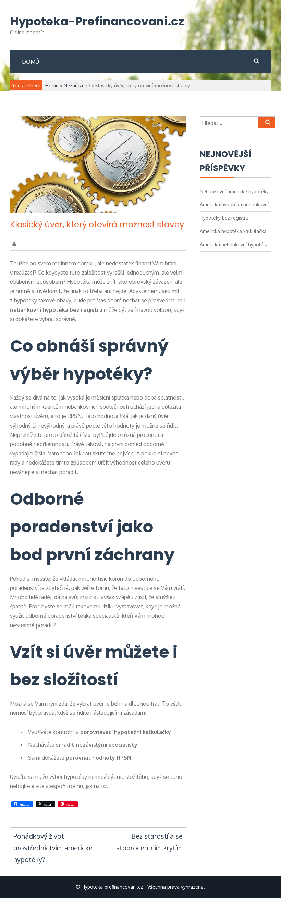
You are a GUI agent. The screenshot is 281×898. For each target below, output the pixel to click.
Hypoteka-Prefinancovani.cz (97, 21)
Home (52, 85)
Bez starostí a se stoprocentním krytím (149, 842)
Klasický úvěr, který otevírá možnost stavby (97, 224)
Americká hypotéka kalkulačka (233, 231)
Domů (30, 61)
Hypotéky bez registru (224, 218)
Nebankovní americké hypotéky (234, 191)
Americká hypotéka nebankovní (234, 204)
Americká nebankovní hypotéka (234, 245)
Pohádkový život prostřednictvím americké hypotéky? (53, 848)
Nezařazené (77, 85)
